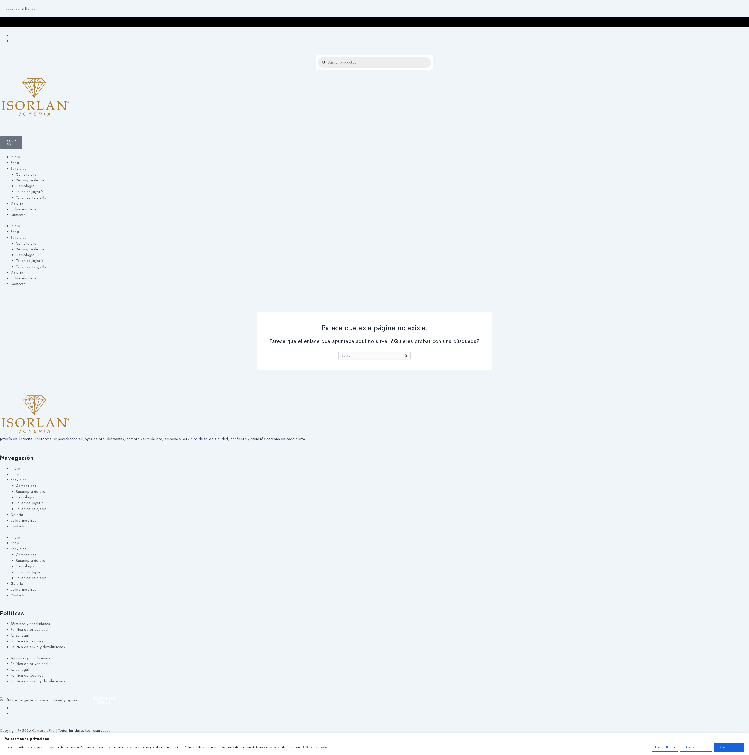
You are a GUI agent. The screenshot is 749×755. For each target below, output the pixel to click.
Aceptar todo (728, 747)
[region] (374, 744)
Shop (15, 162)
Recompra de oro (30, 180)
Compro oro (26, 174)
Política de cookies (315, 747)
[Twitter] (12, 713)
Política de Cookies (27, 641)
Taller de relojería (31, 197)
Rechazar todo (696, 747)
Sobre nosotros (23, 209)
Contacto (18, 214)
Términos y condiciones (30, 623)
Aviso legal (20, 635)
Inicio (15, 157)
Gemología (25, 186)
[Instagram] (12, 40)
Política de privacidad (29, 629)
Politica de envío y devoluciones (38, 647)
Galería (17, 203)
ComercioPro (43, 730)
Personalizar (664, 747)
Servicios (18, 168)
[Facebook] (12, 35)
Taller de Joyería (30, 191)
